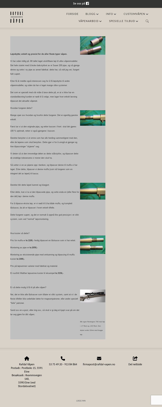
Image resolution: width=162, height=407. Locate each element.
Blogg (92, 15)
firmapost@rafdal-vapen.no (99, 364)
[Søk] (147, 21)
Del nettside (135, 364)
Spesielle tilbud (124, 22)
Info (111, 15)
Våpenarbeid (90, 22)
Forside (72, 14)
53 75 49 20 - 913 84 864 (63, 364)
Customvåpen (136, 15)
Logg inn (81, 401)
